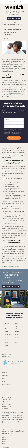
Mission (6, 342)
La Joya (6, 345)
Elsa (6, 328)
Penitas (16, 323)
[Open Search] (23, 1)
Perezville (17, 331)
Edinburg (7, 323)
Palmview (7, 326)
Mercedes (17, 334)
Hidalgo (6, 331)
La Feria (16, 328)
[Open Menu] (2, 2)
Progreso (17, 326)
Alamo (6, 337)
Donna (16, 342)
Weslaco (7, 340)
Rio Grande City (8, 334)
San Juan (17, 337)
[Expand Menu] (14, 9)
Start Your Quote (14, 138)
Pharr (16, 340)
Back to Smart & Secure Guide (11, 266)
